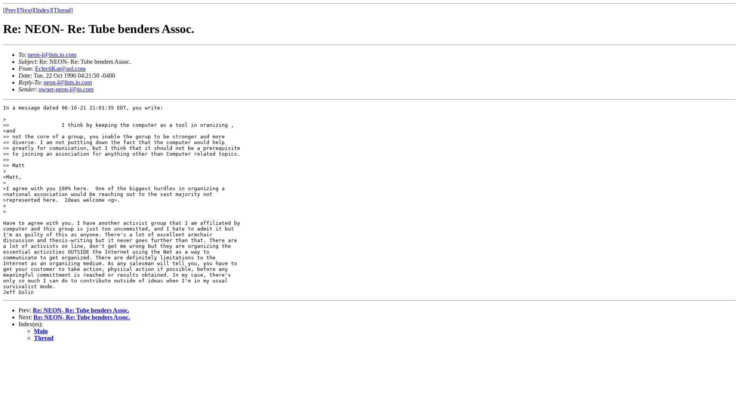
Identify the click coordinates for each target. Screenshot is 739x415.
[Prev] (10, 10)
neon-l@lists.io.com (52, 54)
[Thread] (62, 10)
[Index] (43, 10)
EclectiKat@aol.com (60, 68)
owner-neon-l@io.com (66, 89)
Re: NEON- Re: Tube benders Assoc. (81, 310)
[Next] (26, 10)
